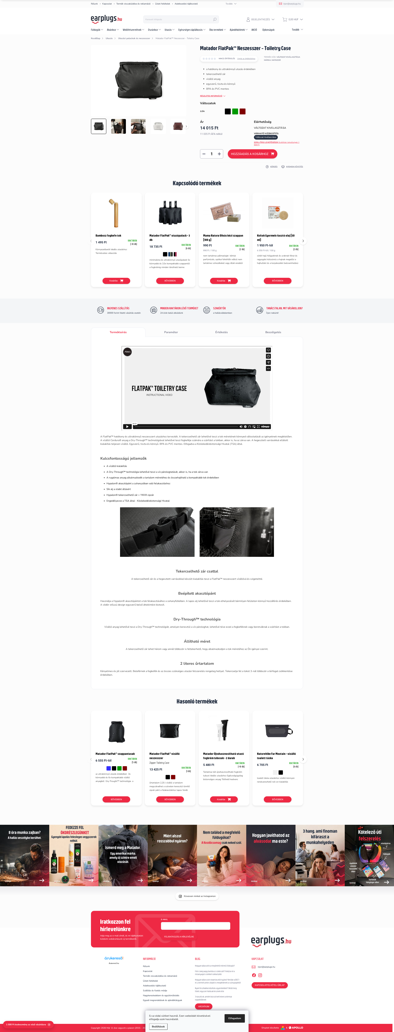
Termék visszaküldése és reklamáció (133, 3)
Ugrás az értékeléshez (246, 58)
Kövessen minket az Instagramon (200, 896)
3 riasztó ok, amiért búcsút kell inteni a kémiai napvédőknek (213, 998)
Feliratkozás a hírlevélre (179, 936)
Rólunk (94, 3)
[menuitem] (97, 29)
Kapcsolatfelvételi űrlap (270, 985)
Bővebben (170, 280)
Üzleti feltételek (162, 3)
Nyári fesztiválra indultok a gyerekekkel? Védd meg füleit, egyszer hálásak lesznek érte (216, 989)
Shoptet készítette (270, 1027)
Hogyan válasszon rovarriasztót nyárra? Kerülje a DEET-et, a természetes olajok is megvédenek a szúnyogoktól (218, 981)
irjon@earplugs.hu (266, 966)
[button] (303, 241)
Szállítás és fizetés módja (155, 990)
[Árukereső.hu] (114, 959)
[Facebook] (254, 974)
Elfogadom (234, 1018)
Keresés (215, 19)
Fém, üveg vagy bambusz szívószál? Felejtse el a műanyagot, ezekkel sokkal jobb (215, 973)
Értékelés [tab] (221, 332)
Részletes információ (211, 96)
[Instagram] (260, 974)
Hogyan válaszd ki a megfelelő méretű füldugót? (215, 966)
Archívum (203, 1006)
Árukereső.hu (114, 963)
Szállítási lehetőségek (276, 143)
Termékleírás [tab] (118, 332)
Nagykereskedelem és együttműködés (161, 995)
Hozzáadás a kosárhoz (249, 154)
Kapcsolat (107, 3)
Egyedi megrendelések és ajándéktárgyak (162, 1000)
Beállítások (158, 1026)
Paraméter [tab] (171, 332)
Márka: (272, 60)
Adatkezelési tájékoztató (186, 3)
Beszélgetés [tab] (273, 332)
